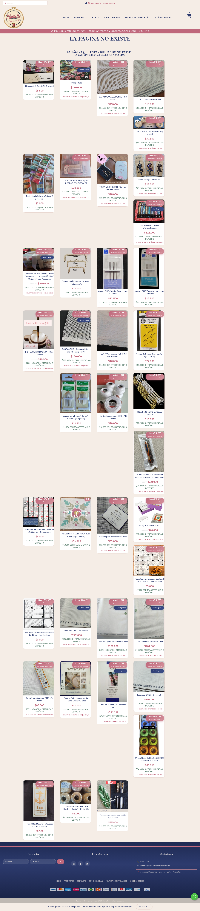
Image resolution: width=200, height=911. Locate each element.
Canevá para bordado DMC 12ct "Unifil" (39, 699)
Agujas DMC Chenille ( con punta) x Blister (113, 292)
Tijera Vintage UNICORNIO (149, 179)
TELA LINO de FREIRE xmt (150, 99)
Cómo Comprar (112, 17)
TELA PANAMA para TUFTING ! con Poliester (113, 355)
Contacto (94, 17)
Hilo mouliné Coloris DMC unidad (39, 86)
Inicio (66, 17)
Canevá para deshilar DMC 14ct (113, 536)
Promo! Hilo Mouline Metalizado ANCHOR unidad (39, 825)
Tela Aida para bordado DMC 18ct (113, 641)
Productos (79, 17)
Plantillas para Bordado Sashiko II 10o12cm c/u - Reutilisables (39, 530)
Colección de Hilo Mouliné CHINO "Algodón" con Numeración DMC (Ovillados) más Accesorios (39, 276)
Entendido (144, 906)
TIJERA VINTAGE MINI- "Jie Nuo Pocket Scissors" (112, 188)
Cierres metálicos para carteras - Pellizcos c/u (76, 282)
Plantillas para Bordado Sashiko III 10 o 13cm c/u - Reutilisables (149, 580)
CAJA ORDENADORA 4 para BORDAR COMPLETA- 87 (76, 182)
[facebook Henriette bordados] (80, 863)
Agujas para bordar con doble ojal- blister (113, 816)
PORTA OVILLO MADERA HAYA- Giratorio (39, 353)
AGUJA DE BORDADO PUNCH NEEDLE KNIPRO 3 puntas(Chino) (149, 476)
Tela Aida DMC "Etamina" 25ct (149, 641)
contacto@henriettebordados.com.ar (154, 865)
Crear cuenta (94, 2)
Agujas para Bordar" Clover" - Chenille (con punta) (76, 417)
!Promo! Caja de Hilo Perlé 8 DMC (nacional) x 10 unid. (149, 759)
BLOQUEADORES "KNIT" (150, 525)
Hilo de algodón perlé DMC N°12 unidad (113, 417)
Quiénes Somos (162, 17)
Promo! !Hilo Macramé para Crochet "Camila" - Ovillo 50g (76, 807)
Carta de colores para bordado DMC (113, 706)
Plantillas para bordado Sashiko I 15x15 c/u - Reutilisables (39, 633)
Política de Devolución (137, 17)
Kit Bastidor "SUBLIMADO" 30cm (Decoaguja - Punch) (76, 535)
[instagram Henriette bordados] (73, 863)
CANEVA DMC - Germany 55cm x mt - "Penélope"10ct (76, 350)
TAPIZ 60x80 (76, 83)
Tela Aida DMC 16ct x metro (76, 630)
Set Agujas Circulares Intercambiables (149, 226)
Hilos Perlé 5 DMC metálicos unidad (149, 413)
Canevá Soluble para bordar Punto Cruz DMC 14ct (76, 699)
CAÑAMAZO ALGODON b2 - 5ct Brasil (113, 98)
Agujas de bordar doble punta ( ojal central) (149, 355)
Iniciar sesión (109, 2)
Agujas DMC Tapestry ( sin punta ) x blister (149, 292)
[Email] (87, 863)
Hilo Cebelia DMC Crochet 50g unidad (150, 132)
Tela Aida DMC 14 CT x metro (150, 695)
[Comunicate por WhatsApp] (194, 896)
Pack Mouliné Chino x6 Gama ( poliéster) (39, 197)
